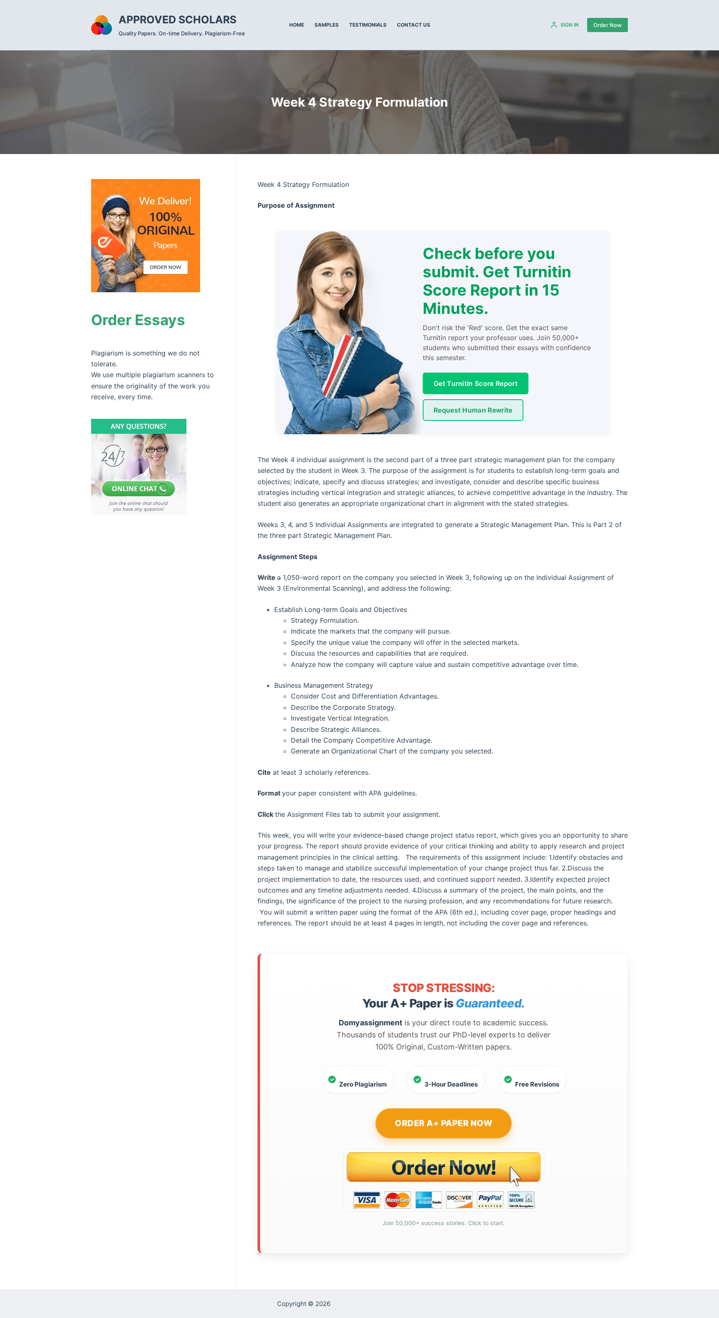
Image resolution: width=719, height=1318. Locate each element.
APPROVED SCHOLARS (177, 19)
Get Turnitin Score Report (476, 383)
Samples (327, 25)
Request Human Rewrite (473, 410)
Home (296, 25)
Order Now (607, 25)
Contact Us (413, 25)
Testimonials (368, 25)
